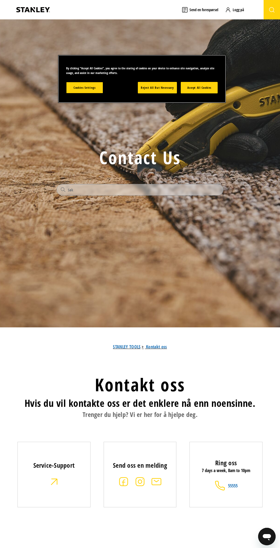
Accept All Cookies (199, 87)
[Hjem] (33, 10)
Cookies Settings (84, 87)
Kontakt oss (156, 347)
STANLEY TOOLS (127, 347)
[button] (237, 9)
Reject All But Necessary (157, 87)
